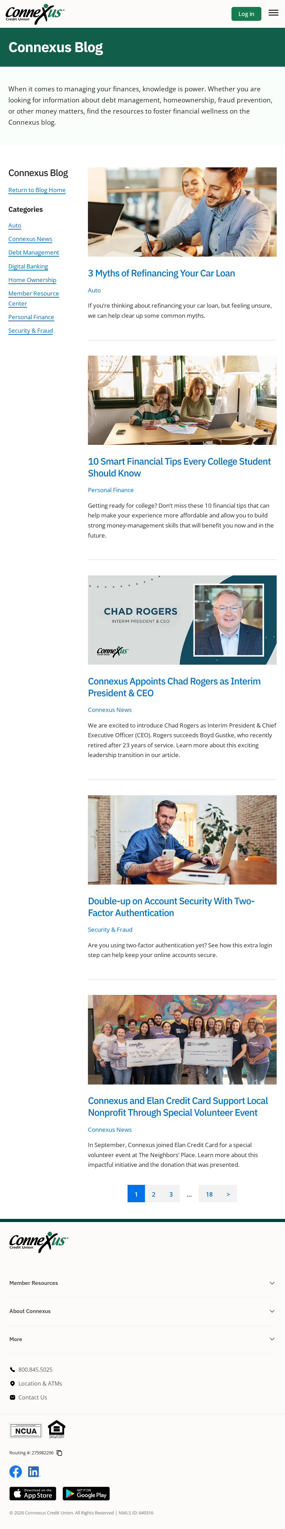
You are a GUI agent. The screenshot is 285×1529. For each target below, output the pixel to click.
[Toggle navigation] (273, 12)
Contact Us (32, 1397)
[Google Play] (86, 1498)
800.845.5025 (35, 1369)
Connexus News (30, 239)
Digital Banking (28, 266)
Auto (14, 225)
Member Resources (33, 1282)
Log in (246, 14)
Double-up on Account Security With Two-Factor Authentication (171, 907)
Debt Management (33, 252)
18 (209, 1194)
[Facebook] (15, 1476)
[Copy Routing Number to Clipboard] (59, 1452)
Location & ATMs (40, 1383)
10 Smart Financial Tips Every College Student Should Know (179, 467)
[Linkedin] (34, 1476)
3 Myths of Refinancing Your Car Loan (161, 273)
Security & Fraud (30, 330)
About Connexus (30, 1310)
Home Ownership (32, 280)
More (15, 1339)
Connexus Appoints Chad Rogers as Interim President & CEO (174, 687)
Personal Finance (31, 317)
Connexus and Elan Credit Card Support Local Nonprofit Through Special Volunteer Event (178, 1107)
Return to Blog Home (37, 190)
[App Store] (32, 1498)
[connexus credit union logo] (35, 14)
